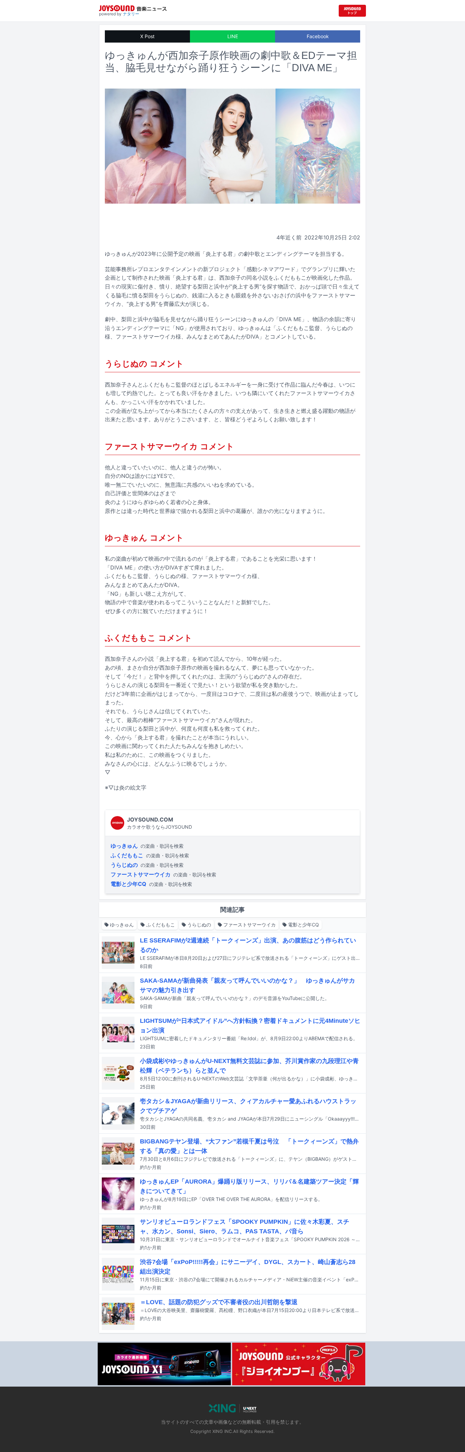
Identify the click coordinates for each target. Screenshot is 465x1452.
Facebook (318, 36)
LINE (232, 36)
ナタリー (131, 13)
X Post (147, 36)
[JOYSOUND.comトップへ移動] (352, 11)
